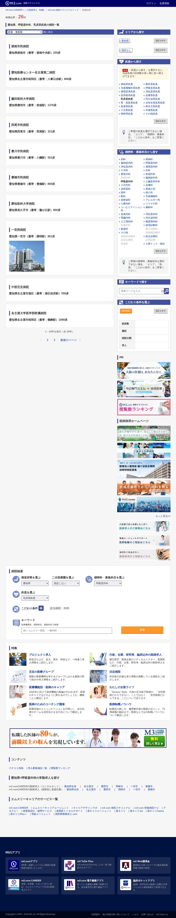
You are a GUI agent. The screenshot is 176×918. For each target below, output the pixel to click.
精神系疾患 (127, 113)
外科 (148, 170)
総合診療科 (152, 236)
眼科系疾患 (152, 84)
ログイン (151, 3)
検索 (142, 629)
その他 (124, 232)
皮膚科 (149, 185)
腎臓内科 (125, 217)
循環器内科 (152, 166)
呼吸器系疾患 (153, 87)
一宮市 (134, 786)
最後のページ (68, 340)
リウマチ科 (152, 203)
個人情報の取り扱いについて (116, 914)
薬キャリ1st (136, 811)
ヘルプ (135, 914)
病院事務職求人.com (66, 814)
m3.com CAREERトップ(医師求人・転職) (25, 10)
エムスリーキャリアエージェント (51, 807)
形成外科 (150, 174)
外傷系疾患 (152, 110)
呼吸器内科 (152, 162)
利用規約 (96, 914)
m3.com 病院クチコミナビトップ (63, 10)
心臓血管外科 (153, 181)
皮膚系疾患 (152, 95)
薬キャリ (120, 811)
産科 (123, 192)
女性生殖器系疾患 (155, 102)
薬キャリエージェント (99, 811)
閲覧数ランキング (60, 768)
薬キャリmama (155, 811)
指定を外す (161, 40)
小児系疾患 (127, 110)
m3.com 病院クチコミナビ (116, 807)
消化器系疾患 (153, 91)
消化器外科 (152, 214)
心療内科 (125, 203)
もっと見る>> (163, 516)
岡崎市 (119, 786)
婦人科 (149, 192)
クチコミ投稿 (16, 768)
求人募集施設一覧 (37, 768)
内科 (123, 159)
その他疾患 (152, 113)
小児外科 (125, 185)
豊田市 (104, 786)
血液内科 (125, 214)
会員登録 (164, 3)
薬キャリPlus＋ (18, 814)
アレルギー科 (153, 199)
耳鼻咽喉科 (152, 196)
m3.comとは (162, 914)
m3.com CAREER (18, 807)
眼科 (123, 196)
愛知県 (125, 40)
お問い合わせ (147, 914)
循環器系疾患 (128, 91)
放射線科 (125, 199)
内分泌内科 (152, 217)
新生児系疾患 (153, 106)
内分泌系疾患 (153, 98)
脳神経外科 (152, 177)
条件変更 (126, 311)
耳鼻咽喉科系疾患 (130, 87)
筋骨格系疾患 (128, 95)
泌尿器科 (125, 188)
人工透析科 (127, 221)
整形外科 (125, 174)
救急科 (124, 228)
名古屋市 (89, 786)
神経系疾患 (127, 84)
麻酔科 (149, 207)
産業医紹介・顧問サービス (37, 811)
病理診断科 (152, 225)
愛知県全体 (70, 786)
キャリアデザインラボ (85, 807)
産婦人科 (150, 188)
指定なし (126, 50)
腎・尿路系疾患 (129, 102)
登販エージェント (41, 814)
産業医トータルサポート (69, 811)
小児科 (124, 170)
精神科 (149, 159)
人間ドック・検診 (155, 243)
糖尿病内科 (152, 221)
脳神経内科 (127, 162)
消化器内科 (127, 166)
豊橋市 (149, 786)
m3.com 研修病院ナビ (147, 807)
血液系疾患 (127, 106)
